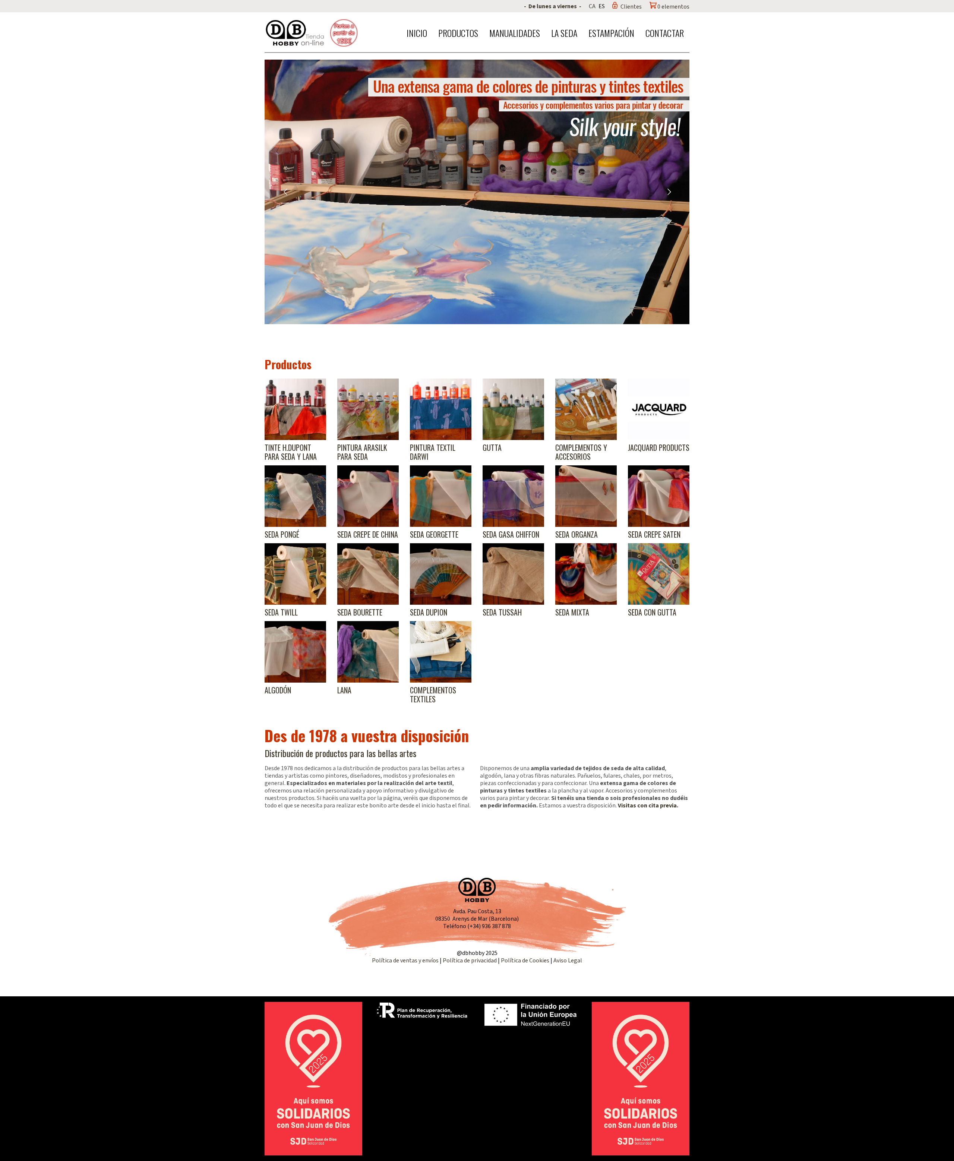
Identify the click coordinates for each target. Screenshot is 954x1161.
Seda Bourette (359, 612)
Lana (344, 690)
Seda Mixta (572, 612)
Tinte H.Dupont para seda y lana (291, 452)
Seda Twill (281, 612)
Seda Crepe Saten (654, 534)
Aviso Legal (567, 960)
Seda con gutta (652, 612)
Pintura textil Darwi (432, 452)
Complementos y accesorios (581, 452)
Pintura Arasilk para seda (362, 452)
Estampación (611, 32)
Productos (458, 32)
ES (601, 6)
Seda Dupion (428, 612)
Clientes (631, 7)
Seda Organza (576, 534)
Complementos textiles (433, 694)
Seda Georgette (434, 534)
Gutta (492, 447)
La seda (564, 32)
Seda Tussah (502, 612)
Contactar (664, 32)
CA (592, 6)
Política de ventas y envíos (406, 960)
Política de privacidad (470, 960)
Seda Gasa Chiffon (511, 534)
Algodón (278, 690)
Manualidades (514, 32)
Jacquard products (658, 447)
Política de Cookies (525, 960)
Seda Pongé (282, 534)
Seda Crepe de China (367, 534)
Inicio (417, 32)
